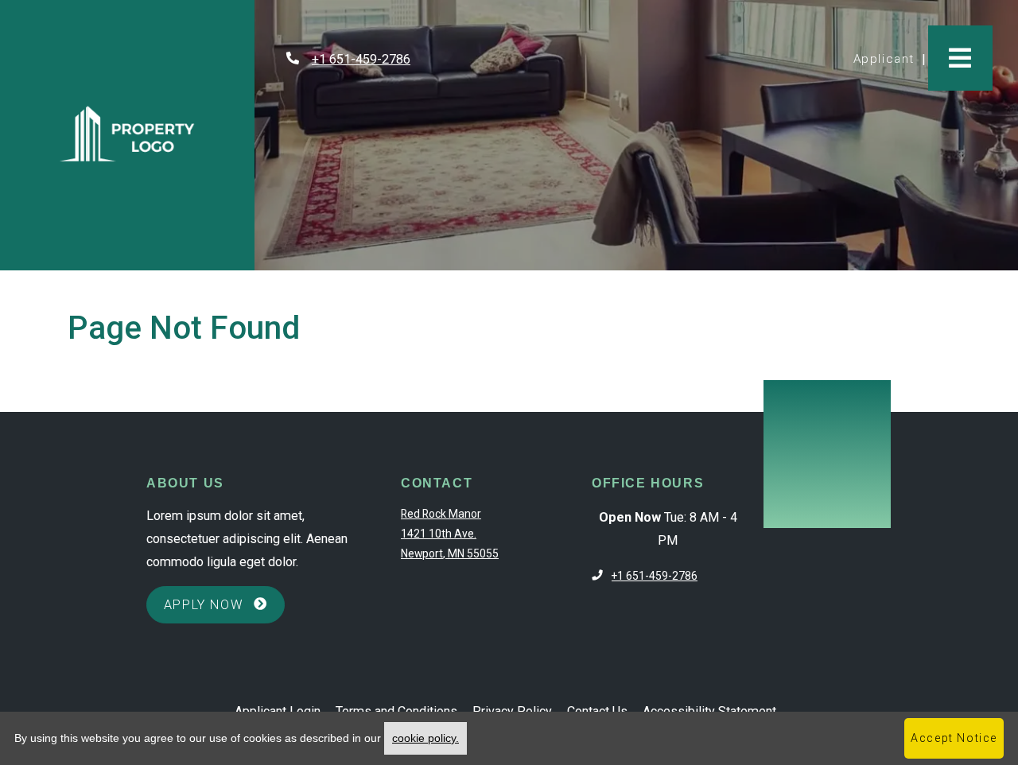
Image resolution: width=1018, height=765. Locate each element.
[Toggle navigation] (960, 58)
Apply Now (224, 604)
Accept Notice (954, 738)
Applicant (887, 58)
